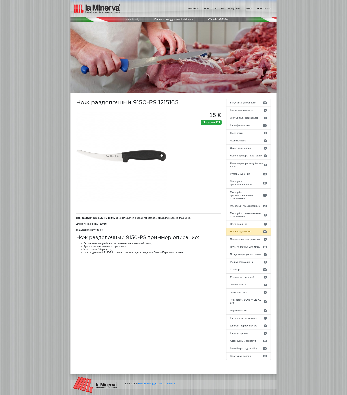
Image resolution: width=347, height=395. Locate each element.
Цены (248, 8)
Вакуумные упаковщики (248, 102)
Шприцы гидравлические (248, 325)
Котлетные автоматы (248, 110)
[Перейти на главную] (95, 384)
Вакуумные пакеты (248, 356)
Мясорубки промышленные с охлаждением (248, 215)
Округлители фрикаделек (248, 117)
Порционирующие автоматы (248, 254)
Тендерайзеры (248, 284)
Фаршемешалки (248, 310)
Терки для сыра (248, 292)
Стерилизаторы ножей (248, 277)
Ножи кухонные (248, 224)
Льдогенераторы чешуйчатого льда (248, 165)
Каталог (193, 8)
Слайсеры (248, 269)
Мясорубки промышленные (248, 206)
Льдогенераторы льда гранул (248, 155)
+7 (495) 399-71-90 (218, 19)
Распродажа (230, 8)
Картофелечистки (248, 125)
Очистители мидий (248, 148)
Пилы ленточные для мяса (248, 246)
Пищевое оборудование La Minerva (156, 383)
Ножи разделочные (248, 231)
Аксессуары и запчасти (248, 340)
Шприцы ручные (248, 333)
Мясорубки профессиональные (248, 183)
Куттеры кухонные (248, 174)
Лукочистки (248, 133)
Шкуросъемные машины (248, 318)
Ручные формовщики (248, 262)
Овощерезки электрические (248, 239)
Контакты (264, 8)
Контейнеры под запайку (248, 348)
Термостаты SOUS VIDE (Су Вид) (248, 301)
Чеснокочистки (248, 140)
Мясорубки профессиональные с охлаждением (248, 195)
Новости (210, 8)
